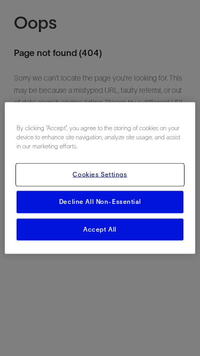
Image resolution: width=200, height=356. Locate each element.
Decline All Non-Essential (100, 201)
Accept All (100, 229)
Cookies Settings (100, 174)
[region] (100, 178)
